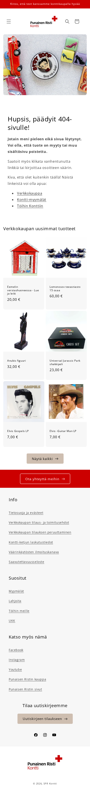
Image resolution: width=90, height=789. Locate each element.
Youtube (15, 669)
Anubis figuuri (16, 360)
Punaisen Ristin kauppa (27, 679)
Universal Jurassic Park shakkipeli (65, 362)
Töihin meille (19, 611)
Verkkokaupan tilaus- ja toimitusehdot (39, 522)
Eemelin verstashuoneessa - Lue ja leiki (23, 290)
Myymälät (16, 591)
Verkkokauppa (29, 193)
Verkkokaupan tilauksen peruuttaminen (40, 532)
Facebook (16, 650)
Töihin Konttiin (30, 205)
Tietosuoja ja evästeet (26, 513)
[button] (9, 21)
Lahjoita (15, 601)
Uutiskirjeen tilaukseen (42, 718)
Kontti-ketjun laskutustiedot (31, 542)
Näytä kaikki (42, 459)
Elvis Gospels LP (18, 431)
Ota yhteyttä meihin (42, 479)
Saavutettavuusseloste (26, 562)
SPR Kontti (50, 783)
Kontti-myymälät (31, 199)
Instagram (17, 660)
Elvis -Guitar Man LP (63, 431)
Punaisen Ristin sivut (25, 689)
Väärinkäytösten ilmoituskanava (34, 552)
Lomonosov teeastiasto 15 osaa (65, 288)
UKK (12, 621)
